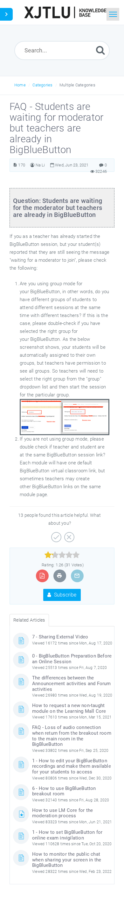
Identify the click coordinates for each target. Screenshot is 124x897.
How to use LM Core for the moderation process (62, 813)
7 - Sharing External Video (60, 637)
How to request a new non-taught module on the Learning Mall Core (69, 708)
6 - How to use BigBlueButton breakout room (64, 791)
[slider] (62, 555)
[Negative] (68, 535)
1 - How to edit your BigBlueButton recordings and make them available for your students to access (71, 766)
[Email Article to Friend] (77, 575)
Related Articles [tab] (29, 620)
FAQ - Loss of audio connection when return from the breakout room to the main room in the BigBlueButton (71, 736)
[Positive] (55, 535)
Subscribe (65, 595)
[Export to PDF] (42, 575)
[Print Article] (59, 575)
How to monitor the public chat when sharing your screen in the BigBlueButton (66, 859)
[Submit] (100, 50)
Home (20, 85)
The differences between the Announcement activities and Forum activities (71, 683)
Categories (42, 85)
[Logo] (65, 12)
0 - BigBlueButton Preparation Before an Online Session (72, 658)
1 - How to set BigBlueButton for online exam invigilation (67, 835)
